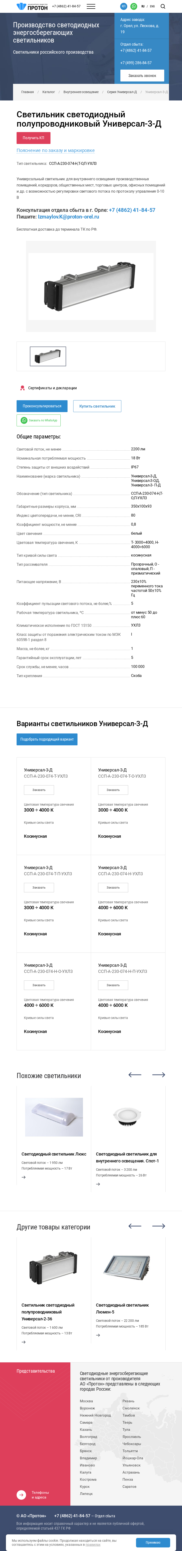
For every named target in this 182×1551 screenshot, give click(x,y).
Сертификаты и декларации (52, 388)
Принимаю (153, 1542)
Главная (27, 92)
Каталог (48, 92)
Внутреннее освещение (81, 92)
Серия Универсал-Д (122, 92)
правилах (93, 1544)
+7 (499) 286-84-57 (136, 63)
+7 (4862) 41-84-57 (136, 50)
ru (143, 6)
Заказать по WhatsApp (43, 420)
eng (152, 6)
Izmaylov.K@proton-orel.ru (68, 217)
